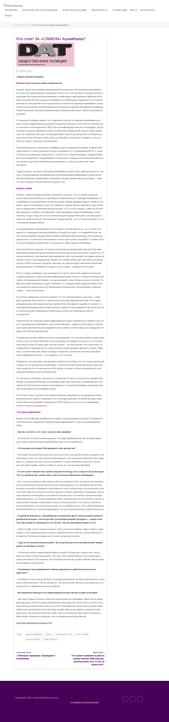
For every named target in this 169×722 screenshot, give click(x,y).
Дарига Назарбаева (34, 634)
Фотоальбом (147, 10)
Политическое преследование (40, 10)
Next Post (98, 652)
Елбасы (49, 634)
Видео (8, 16)
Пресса (134, 10)
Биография (11, 10)
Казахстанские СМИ (63, 634)
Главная (18, 25)
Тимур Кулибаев (50, 639)
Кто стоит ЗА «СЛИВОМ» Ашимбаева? (50, 38)
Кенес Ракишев (82, 634)
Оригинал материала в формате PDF (34, 623)
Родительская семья (74, 10)
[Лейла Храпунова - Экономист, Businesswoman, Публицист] (13, 5)
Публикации (120, 10)
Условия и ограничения (84, 702)
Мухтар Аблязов (33, 639)
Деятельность (100, 10)
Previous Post (24, 652)
